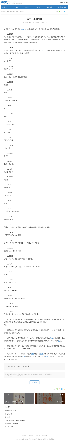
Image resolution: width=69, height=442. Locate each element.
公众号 (38, 7)
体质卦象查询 (62, 7)
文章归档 (44, 435)
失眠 (14, 50)
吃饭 (41, 354)
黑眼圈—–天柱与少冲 (11, 423)
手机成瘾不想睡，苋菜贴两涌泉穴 (15, 420)
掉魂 (22, 29)
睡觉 (32, 354)
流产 (43, 50)
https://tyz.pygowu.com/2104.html (14, 376)
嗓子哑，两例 (9, 426)
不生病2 (4, 7)
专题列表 (31, 435)
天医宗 (5, 2)
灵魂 (51, 338)
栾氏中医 (24, 435)
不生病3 (16, 7)
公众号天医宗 (10, 11)
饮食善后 (8, 417)
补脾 (46, 356)
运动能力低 (8, 414)
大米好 (27, 7)
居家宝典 (49, 7)
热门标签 (38, 435)
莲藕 (23, 356)
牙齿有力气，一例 (10, 410)
